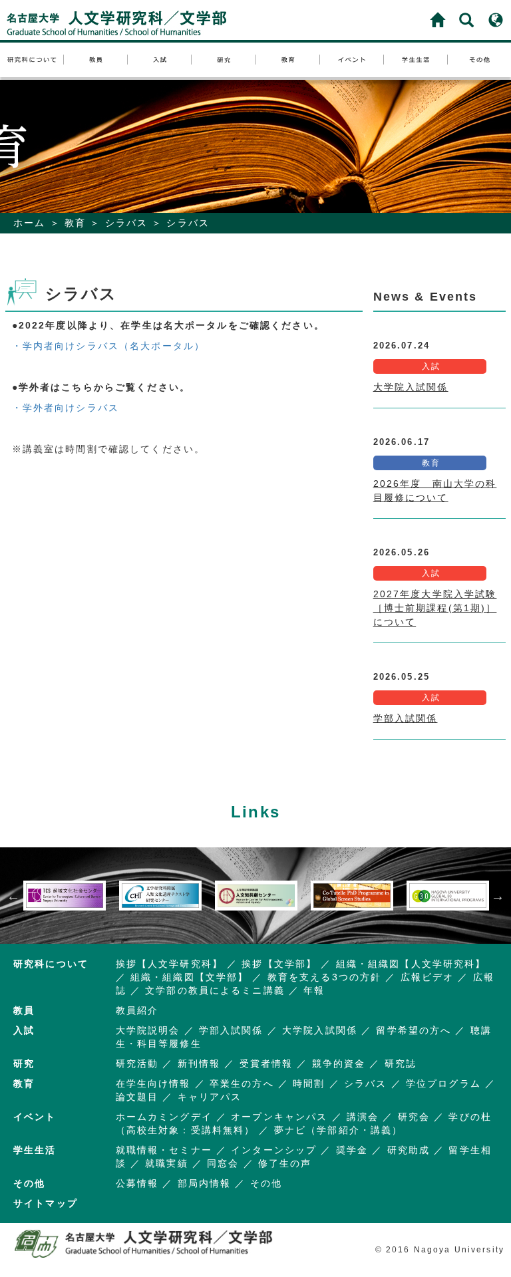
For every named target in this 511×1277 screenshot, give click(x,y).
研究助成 (408, 1150)
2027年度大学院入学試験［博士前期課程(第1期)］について (435, 608)
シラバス (126, 222)
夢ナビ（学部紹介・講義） (338, 1130)
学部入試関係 (405, 718)
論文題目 (137, 1096)
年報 (314, 990)
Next (497, 896)
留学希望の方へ (413, 1030)
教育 (75, 222)
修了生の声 (285, 1163)
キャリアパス (210, 1096)
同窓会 (223, 1163)
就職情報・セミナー (164, 1150)
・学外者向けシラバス (65, 407)
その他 (266, 1183)
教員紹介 (137, 1010)
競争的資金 (339, 1063)
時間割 (309, 1083)
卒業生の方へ (242, 1083)
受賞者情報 (266, 1063)
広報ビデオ (427, 977)
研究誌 (401, 1063)
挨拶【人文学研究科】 (169, 963)
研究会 (414, 1116)
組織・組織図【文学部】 (189, 977)
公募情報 (137, 1183)
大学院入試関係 (410, 387)
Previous (13, 896)
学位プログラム (443, 1083)
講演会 (363, 1116)
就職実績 (166, 1163)
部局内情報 (205, 1183)
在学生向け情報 (153, 1083)
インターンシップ (274, 1150)
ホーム (29, 222)
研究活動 (137, 1063)
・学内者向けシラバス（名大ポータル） (108, 346)
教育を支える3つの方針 (324, 977)
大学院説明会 (148, 1030)
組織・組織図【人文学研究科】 (411, 963)
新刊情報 (199, 1063)
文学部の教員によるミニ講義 (215, 990)
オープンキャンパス (279, 1116)
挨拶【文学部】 (279, 963)
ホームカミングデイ (164, 1116)
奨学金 (352, 1150)
